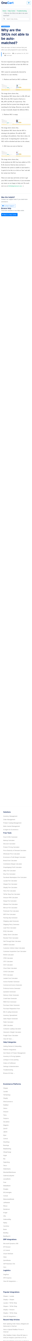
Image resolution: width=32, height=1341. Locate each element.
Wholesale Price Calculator (11, 854)
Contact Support (9, 206)
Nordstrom (6, 1209)
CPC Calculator (8, 961)
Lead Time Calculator (9, 928)
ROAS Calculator (8, 955)
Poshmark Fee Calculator (11, 911)
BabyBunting (7, 1149)
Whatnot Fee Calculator (10, 904)
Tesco (5, 1165)
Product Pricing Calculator (11, 847)
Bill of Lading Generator (10, 1012)
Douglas (5, 1189)
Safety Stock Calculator (10, 934)
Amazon (5, 1112)
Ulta (4, 1216)
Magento (6, 1125)
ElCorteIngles (7, 1192)
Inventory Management (10, 816)
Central (5, 1138)
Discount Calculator (9, 844)
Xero (4, 1267)
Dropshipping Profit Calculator (12, 867)
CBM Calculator (8, 1025)
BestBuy (5, 1233)
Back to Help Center (9, 214)
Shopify (5, 1098)
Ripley (5, 1223)
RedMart (6, 1105)
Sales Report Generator (10, 1018)
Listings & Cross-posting (10, 1060)
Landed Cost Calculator (10, 978)
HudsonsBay (7, 1219)
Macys (5, 1206)
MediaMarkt (7, 1186)
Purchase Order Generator (11, 1005)
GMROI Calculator (9, 944)
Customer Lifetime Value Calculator (14, 948)
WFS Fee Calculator (9, 914)
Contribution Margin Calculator (12, 864)
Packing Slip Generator (10, 918)
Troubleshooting (22, 11)
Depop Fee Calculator (10, 901)
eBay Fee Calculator (9, 870)
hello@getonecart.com (15, 186)
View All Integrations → (10, 1281)
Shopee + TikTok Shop (10, 1306)
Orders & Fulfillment (9, 1063)
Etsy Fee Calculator (9, 874)
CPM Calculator (8, 958)
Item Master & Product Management (14, 1053)
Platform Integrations (9, 1049)
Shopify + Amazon (8, 1309)
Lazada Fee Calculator (10, 881)
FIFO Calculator (8, 975)
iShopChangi (7, 1152)
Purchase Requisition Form (11, 1008)
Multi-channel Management (11, 826)
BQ (4, 1159)
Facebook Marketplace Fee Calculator (15, 877)
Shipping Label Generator (11, 921)
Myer (4, 1135)
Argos (5, 1155)
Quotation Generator (9, 992)
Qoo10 (5, 1128)
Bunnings (6, 1145)
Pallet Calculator (8, 1022)
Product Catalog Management (12, 823)
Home (4, 11)
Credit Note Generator (10, 998)
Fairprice (6, 1118)
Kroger (5, 1212)
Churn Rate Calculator (10, 968)
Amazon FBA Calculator (10, 897)
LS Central (6, 1250)
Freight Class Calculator (10, 1035)
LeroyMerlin (7, 1179)
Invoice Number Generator (11, 981)
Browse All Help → (9, 1073)
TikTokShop (6, 1095)
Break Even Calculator (10, 860)
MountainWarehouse (9, 1172)
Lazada (5, 1091)
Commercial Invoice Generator (12, 985)
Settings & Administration (11, 1066)
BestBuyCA (6, 1236)
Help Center (11, 11)
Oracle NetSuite (8, 1253)
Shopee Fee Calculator (10, 884)
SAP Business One (9, 1264)
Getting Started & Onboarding (12, 1046)
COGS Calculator (8, 971)
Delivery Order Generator (11, 995)
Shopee (5, 1088)
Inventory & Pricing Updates (12, 1056)
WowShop (6, 1142)
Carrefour (6, 1226)
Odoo (5, 1257)
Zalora (5, 1108)
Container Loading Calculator (12, 1029)
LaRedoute (6, 1202)
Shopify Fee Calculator (10, 887)
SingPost (6, 1274)
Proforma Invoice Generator (11, 988)
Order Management (9, 819)
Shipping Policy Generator (11, 924)
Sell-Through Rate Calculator (12, 941)
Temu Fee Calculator (9, 891)
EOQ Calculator (8, 931)
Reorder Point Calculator (10, 938)
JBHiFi (5, 1132)
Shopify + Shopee (8, 1299)
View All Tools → (8, 1039)
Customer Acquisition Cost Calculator (14, 951)
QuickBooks (7, 1260)
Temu (5, 1115)
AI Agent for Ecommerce (10, 829)
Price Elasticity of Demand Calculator (14, 850)
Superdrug (6, 1162)
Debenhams (7, 1169)
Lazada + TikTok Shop (10, 1303)
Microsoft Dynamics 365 (10, 1243)
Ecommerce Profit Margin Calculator (14, 857)
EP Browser (7, 1247)
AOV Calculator (8, 965)
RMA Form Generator (9, 1002)
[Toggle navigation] (29, 3)
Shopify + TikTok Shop (10, 1313)
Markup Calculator (9, 840)
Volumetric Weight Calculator (12, 1032)
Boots (5, 1229)
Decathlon (6, 1122)
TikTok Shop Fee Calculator (11, 894)
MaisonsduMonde (8, 1199)
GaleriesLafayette (8, 1175)
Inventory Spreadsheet (10, 1015)
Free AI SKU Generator (10, 837)
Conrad (5, 1196)
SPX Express (7, 1278)
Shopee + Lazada (8, 1296)
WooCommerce (8, 1101)
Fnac (4, 1182)
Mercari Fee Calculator (10, 907)
